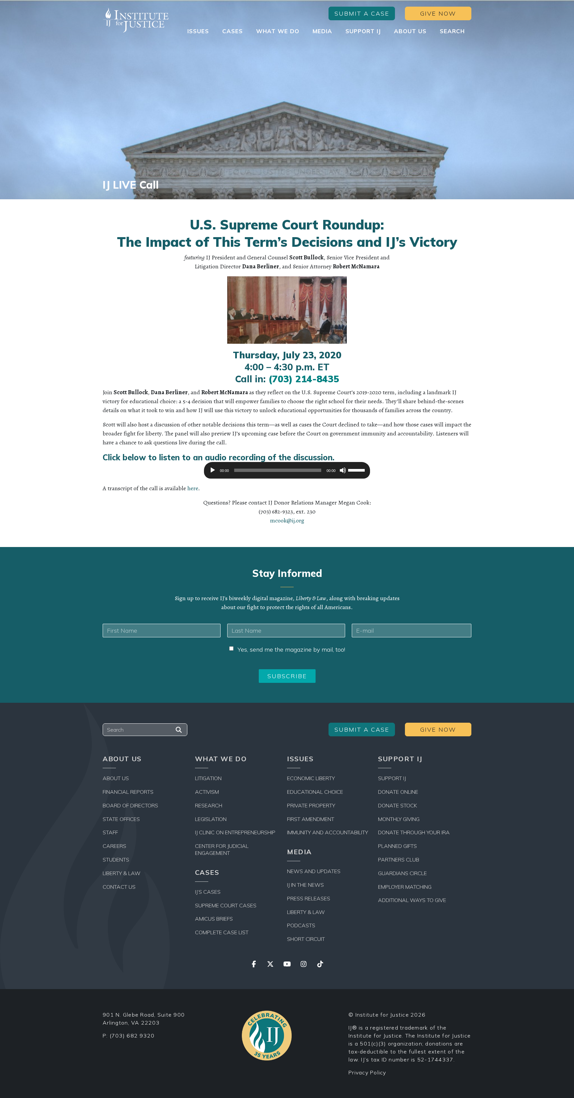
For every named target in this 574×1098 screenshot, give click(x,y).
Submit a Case (362, 13)
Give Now (438, 13)
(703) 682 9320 (132, 1035)
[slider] (357, 470)
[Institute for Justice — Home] (136, 20)
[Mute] (342, 470)
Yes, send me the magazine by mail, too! (291, 649)
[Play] (212, 470)
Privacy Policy (367, 1072)
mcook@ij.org (287, 520)
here (192, 488)
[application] (287, 472)
